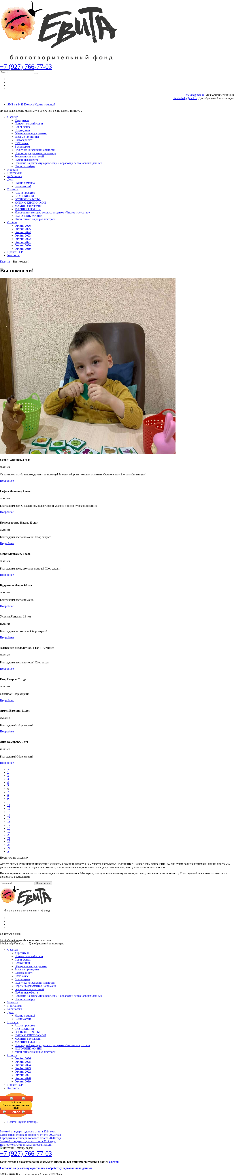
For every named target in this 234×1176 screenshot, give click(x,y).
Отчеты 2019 (23, 248)
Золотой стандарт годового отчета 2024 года (28, 1131)
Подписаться (43, 883)
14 (8, 815)
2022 (16, 1112)
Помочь (29, 104)
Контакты (13, 255)
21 (8, 838)
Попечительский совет (29, 123)
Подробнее (7, 480)
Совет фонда (23, 126)
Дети (10, 179)
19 (8, 831)
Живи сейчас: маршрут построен (35, 219)
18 (8, 828)
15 (8, 818)
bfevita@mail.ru (195, 94)
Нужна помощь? (45, 104)
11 (8, 805)
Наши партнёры (25, 166)
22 (8, 841)
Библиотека (14, 176)
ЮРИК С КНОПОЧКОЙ (30, 202)
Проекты (12, 189)
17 (8, 825)
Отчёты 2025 (23, 228)
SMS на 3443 (15, 104)
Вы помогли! (23, 186)
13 (8, 811)
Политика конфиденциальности (35, 149)
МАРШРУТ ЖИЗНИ (28, 209)
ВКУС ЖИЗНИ (24, 196)
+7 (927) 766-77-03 (26, 66)
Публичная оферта (26, 159)
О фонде (12, 116)
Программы (14, 172)
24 (8, 848)
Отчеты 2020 (23, 245)
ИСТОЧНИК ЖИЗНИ (28, 215)
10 (8, 801)
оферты (114, 1161)
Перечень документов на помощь (35, 153)
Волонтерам (22, 146)
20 (8, 834)
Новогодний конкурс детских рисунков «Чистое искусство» (52, 212)
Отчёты (12, 222)
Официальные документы (31, 133)
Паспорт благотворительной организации (26, 1144)
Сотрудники (22, 130)
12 (8, 808)
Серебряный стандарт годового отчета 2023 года (30, 1134)
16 (8, 821)
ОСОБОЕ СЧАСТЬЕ (28, 199)
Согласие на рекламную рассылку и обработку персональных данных (58, 163)
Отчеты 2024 (23, 232)
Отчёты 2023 (23, 235)
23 (8, 844)
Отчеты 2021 (23, 242)
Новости (12, 169)
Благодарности (24, 140)
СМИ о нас (22, 143)
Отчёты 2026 (23, 225)
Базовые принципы (27, 136)
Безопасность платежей (29, 156)
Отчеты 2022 (23, 238)
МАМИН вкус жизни (28, 205)
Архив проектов (25, 192)
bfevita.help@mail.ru (185, 98)
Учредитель (22, 120)
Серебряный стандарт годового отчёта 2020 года (30, 1138)
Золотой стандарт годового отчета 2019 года (28, 1141)
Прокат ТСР (15, 252)
